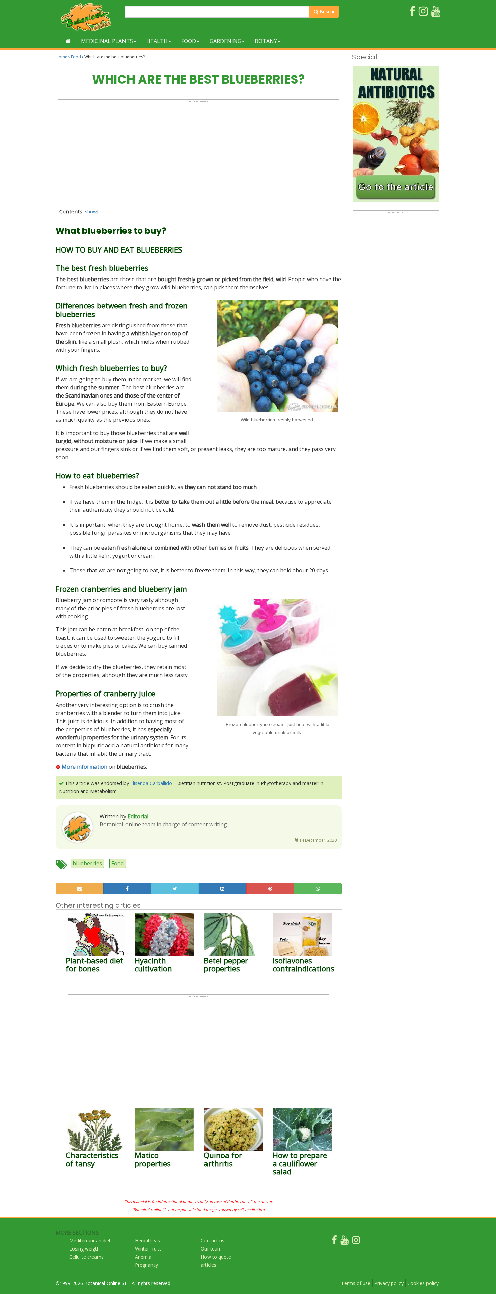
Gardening (225, 41)
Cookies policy (423, 1283)
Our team (211, 1248)
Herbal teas (147, 1240)
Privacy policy (389, 1283)
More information (84, 766)
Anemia (143, 1257)
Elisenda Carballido (151, 783)
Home (61, 57)
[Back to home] (68, 41)
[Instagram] (356, 1241)
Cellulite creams (86, 1257)
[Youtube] (344, 1241)
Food (188, 41)
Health (157, 41)
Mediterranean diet (90, 1240)
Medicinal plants (107, 41)
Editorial (138, 816)
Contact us (212, 1240)
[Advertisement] (198, 150)
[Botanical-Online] (88, 17)
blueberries (87, 863)
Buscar (326, 11)
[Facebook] (334, 1241)
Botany (266, 41)
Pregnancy (146, 1265)
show (91, 211)
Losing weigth (84, 1248)
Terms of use (355, 1283)
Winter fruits (148, 1248)
